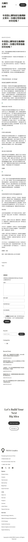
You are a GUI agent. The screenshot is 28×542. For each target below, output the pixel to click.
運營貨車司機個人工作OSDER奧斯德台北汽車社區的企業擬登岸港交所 (14, 361)
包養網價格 (5, 161)
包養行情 (19, 62)
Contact (23, 5)
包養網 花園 (16, 86)
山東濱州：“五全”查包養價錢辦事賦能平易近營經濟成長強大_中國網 (13, 368)
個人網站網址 (6, 310)
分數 (7, 343)
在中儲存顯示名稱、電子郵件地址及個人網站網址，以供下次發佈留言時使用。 (14, 317)
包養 (20, 72)
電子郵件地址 (6, 304)
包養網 (8, 51)
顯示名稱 (5, 298)
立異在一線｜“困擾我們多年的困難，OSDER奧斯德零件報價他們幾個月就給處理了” (13, 355)
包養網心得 (7, 96)
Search (21, 334)
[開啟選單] (16, 5)
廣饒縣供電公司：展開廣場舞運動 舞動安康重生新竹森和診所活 (13, 375)
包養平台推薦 (6, 82)
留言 (4, 282)
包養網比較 (20, 89)
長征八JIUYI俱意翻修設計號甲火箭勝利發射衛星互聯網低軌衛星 (14, 381)
